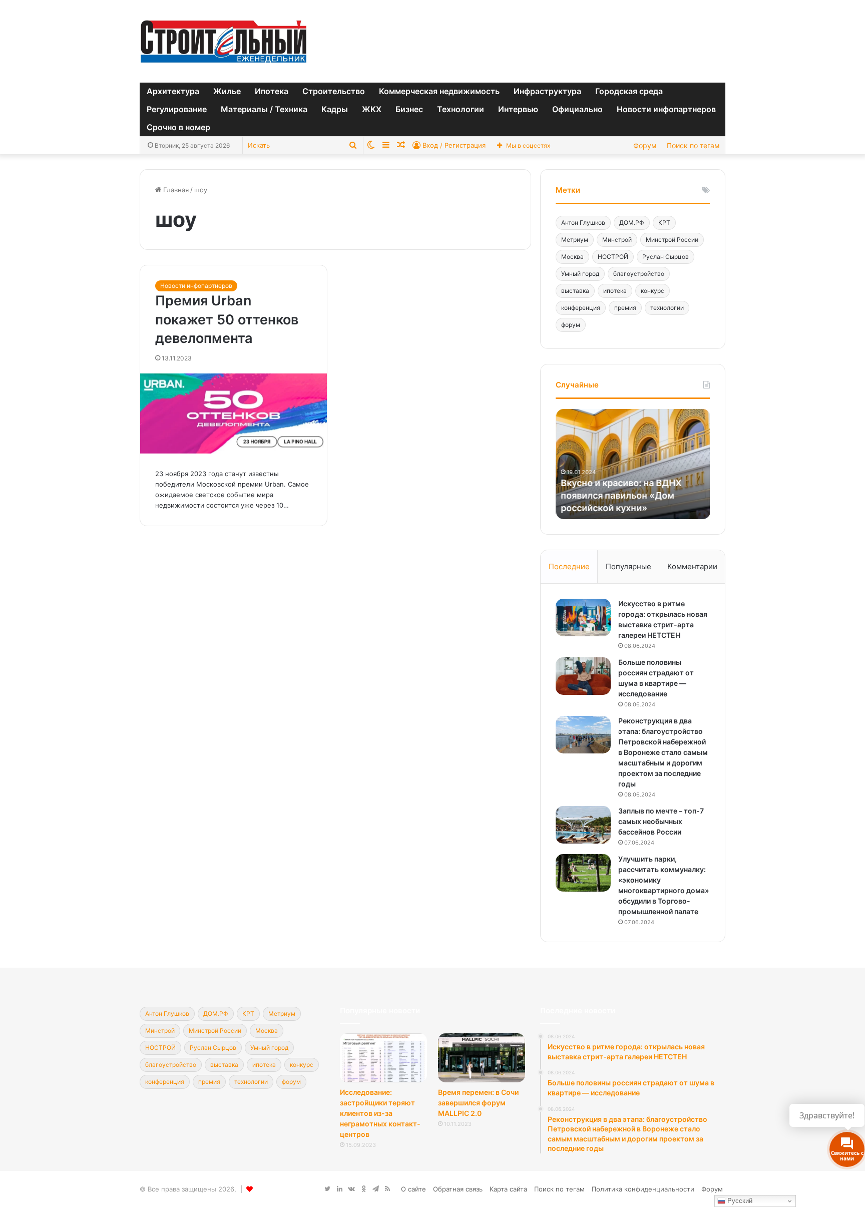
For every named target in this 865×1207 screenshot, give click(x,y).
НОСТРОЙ (613, 256)
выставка (575, 290)
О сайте (413, 1189)
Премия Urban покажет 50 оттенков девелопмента (226, 319)
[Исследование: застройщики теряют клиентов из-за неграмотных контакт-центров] (383, 1057)
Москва (572, 256)
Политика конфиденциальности (643, 1189)
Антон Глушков (583, 222)
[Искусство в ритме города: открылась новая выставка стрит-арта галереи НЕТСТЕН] (583, 617)
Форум (645, 145)
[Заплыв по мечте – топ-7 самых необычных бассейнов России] (583, 825)
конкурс (652, 290)
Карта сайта (508, 1189)
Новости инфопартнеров (666, 109)
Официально (577, 109)
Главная (175, 190)
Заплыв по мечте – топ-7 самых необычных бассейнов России (661, 821)
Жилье (227, 91)
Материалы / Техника (264, 109)
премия (625, 307)
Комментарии (692, 566)
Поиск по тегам (693, 145)
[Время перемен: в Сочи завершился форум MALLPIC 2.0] (481, 1057)
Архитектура (173, 91)
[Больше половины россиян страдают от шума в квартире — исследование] (583, 676)
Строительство (333, 91)
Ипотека (271, 91)
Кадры (334, 109)
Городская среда (629, 91)
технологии (667, 307)
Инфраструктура (547, 91)
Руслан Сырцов (665, 256)
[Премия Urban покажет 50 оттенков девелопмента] (233, 413)
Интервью (518, 109)
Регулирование (177, 109)
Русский (738, 1200)
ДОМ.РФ (631, 222)
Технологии (460, 109)
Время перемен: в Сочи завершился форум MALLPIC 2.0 (478, 1102)
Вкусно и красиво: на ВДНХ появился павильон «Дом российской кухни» (621, 495)
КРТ (664, 222)
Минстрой (617, 239)
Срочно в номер (178, 127)
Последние (569, 566)
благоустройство (638, 273)
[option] (633, 464)
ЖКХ (371, 109)
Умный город (580, 273)
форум (570, 324)
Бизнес (409, 109)
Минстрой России (672, 239)
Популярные (628, 566)
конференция (580, 307)
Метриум (574, 239)
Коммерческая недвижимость (439, 91)
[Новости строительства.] (223, 41)
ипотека (615, 290)
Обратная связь (458, 1189)
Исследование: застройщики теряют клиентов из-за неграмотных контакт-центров (380, 1113)
